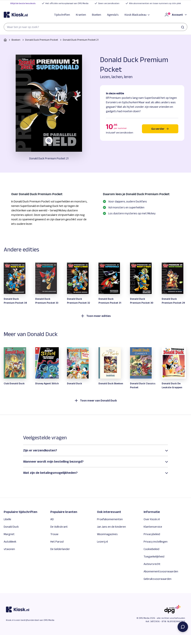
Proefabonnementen (110, 519)
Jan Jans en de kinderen (111, 526)
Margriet (9, 534)
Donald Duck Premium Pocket (41, 39)
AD (52, 519)
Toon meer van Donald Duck (98, 400)
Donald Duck (11, 526)
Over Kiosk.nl (152, 519)
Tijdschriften (62, 14)
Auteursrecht (152, 563)
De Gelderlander (60, 549)
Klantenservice (153, 526)
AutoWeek (10, 541)
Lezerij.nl (102, 541)
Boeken (96, 14)
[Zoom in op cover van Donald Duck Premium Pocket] (49, 103)
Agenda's (113, 14)
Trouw (54, 534)
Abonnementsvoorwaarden (161, 571)
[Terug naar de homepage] (16, 15)
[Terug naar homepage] (5, 39)
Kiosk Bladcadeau (135, 14)
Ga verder (158, 128)
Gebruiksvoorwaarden (157, 578)
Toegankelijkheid (154, 556)
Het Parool (57, 541)
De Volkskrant (59, 526)
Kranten (81, 14)
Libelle (7, 519)
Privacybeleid (152, 534)
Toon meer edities (98, 315)
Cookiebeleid (151, 549)
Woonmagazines (107, 534)
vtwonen (9, 549)
